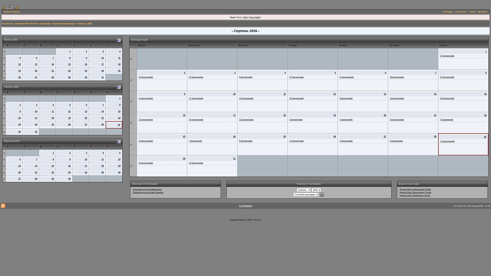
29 (69, 77)
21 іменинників (447, 77)
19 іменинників (447, 98)
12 (19, 64)
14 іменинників (146, 77)
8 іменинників (245, 77)
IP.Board (241, 220)
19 (19, 71)
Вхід (246, 17)
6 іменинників (245, 141)
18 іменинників (397, 77)
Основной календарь (64, 23)
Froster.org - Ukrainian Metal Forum (20, 23)
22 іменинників (296, 77)
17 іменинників (447, 56)
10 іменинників (196, 119)
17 (102, 64)
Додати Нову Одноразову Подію (415, 189)
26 (19, 77)
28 (53, 77)
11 (119, 58)
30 (86, 77)
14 (53, 64)
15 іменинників (196, 77)
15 (69, 64)
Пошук (473, 12)
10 (102, 58)
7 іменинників (346, 119)
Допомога (483, 12)
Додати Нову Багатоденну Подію (415, 192)
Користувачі (461, 12)
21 (53, 71)
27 (36, 77)
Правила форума (11, 12)
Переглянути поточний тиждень (148, 192)
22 (69, 71)
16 (86, 64)
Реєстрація (254, 17)
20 (36, 71)
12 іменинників (346, 77)
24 (102, 71)
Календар (448, 12)
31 (102, 77)
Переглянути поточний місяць (147, 189)
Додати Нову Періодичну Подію (415, 195)
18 (119, 64)
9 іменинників (396, 141)
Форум (233, 220)
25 (119, 71)
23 (86, 71)
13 (36, 64)
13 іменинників (397, 98)
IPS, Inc (257, 220)
